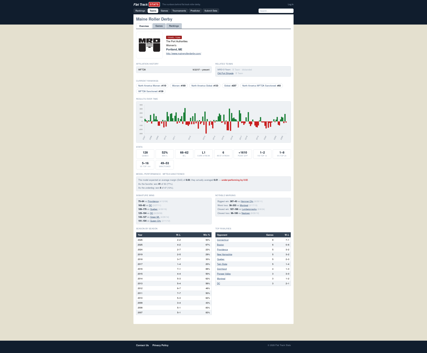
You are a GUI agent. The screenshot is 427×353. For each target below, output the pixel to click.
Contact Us (142, 345)
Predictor (195, 10)
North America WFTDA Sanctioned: (261, 85)
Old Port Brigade (226, 73)
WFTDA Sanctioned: (150, 91)
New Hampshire (224, 254)
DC (150, 205)
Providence (153, 201)
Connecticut (223, 239)
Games (164, 10)
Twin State (222, 264)
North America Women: (152, 85)
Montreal (244, 205)
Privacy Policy (160, 345)
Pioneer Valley (224, 273)
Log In (291, 4)
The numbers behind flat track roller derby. (181, 4)
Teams (153, 10)
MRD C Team (224, 69)
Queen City (155, 220)
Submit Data (210, 10)
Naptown (246, 213)
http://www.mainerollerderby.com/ (183, 53)
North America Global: (204, 85)
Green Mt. (155, 216)
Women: (178, 85)
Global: (230, 85)
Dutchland (222, 268)
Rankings (140, 10)
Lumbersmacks (249, 209)
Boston (220, 244)
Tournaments (179, 10)
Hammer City (247, 201)
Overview (144, 26)
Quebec (154, 209)
